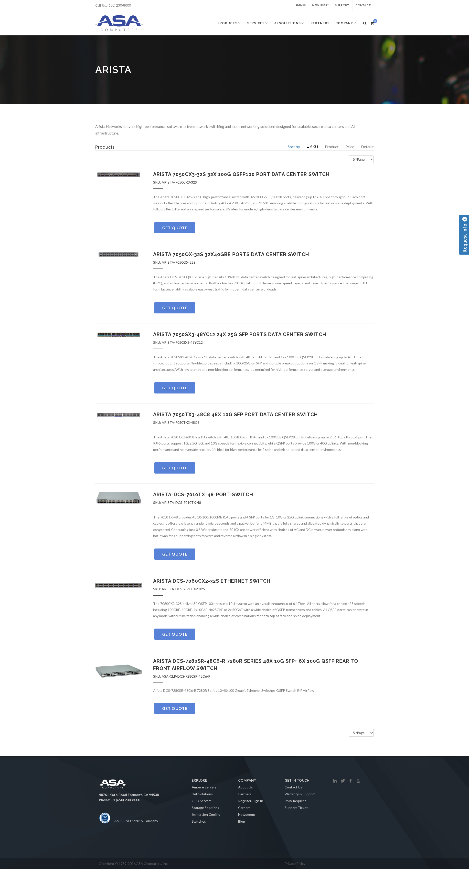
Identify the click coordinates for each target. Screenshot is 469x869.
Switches (199, 821)
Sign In (300, 5)
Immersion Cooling (206, 814)
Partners (245, 794)
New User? (320, 5)
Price (349, 146)
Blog (241, 821)
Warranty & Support (300, 794)
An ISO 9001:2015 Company (136, 821)
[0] (372, 22)
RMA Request (295, 801)
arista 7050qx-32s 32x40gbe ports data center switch (231, 254)
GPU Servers (202, 801)
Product (332, 146)
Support (342, 5)
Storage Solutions (205, 808)
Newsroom (246, 814)
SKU (314, 146)
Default (367, 146)
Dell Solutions (202, 794)
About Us (245, 787)
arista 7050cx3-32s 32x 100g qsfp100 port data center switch (241, 174)
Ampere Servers (204, 787)
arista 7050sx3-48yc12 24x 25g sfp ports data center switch (239, 334)
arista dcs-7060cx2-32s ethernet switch (211, 581)
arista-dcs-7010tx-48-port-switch (203, 494)
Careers (244, 808)
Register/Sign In (250, 801)
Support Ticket (296, 808)
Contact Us (293, 787)
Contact (363, 5)
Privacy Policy (295, 863)
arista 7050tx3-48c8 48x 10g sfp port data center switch (235, 414)
